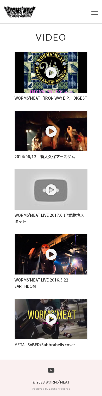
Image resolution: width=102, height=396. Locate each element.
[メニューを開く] (94, 12)
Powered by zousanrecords (51, 388)
